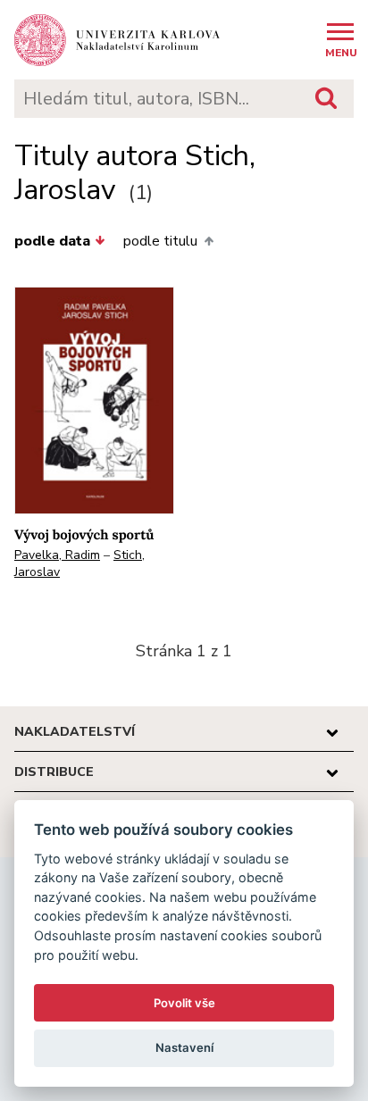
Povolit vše (184, 1003)
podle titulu (160, 241)
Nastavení (184, 1047)
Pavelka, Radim (57, 554)
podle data (52, 241)
